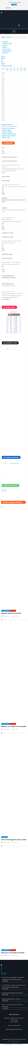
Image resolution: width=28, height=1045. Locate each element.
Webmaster (6, 616)
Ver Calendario (5, 299)
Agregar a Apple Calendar (9, 134)
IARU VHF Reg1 (6, 180)
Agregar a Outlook (7, 132)
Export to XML (6, 137)
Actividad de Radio (7, 43)
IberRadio (4, 208)
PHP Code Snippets (8, 1044)
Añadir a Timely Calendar (8, 128)
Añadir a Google (6, 130)
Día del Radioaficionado (8, 284)
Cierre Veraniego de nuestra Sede (13, 839)
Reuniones (5, 52)
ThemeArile (18, 1041)
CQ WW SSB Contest (7, 258)
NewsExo (10, 1041)
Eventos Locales (6, 49)
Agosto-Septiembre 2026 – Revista (11, 999)
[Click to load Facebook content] (4, 490)
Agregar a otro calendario (9, 135)
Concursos (5, 45)
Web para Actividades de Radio (12, 953)
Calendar (8, 37)
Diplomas (4, 47)
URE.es (3, 973)
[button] (9, 126)
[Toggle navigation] (14, 31)
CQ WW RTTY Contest (7, 237)
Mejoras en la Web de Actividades (13, 726)
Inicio (3, 37)
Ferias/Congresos (6, 51)
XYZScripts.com (20, 1044)
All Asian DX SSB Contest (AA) (9, 161)
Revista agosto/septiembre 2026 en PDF (12, 993)
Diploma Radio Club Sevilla (11, 613)
